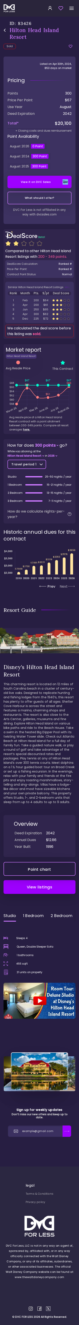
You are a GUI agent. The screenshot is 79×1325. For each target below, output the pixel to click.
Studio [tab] (10, 915)
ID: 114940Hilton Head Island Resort (39, 300)
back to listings (4, 30)
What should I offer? (39, 198)
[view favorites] (61, 8)
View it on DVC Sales (36, 182)
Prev (51, 586)
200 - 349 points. (52, 256)
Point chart (39, 869)
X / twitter (48, 1308)
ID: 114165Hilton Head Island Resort (39, 309)
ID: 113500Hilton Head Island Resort (39, 314)
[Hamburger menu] (71, 8)
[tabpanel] (39, 972)
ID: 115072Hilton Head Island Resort (39, 319)
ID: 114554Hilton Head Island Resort (39, 305)
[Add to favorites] (70, 46)
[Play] (39, 1001)
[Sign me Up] (67, 1131)
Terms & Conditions (40, 1194)
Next (64, 586)
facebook (39, 1308)
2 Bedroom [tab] (62, 915)
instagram (31, 1308)
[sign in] (50, 8)
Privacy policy (35, 1202)
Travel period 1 (24, 464)
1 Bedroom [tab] (33, 915)
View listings (39, 887)
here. (26, 429)
